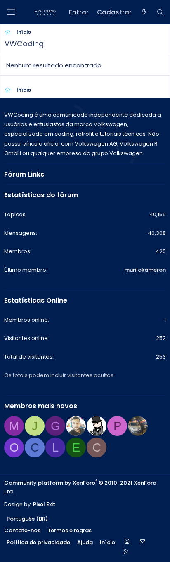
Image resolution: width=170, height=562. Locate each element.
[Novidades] (144, 12)
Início (107, 542)
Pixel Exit (44, 504)
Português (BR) (27, 519)
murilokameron (145, 270)
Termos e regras (69, 530)
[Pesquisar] (160, 12)
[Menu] (11, 12)
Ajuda (85, 542)
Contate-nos (22, 530)
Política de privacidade (38, 542)
